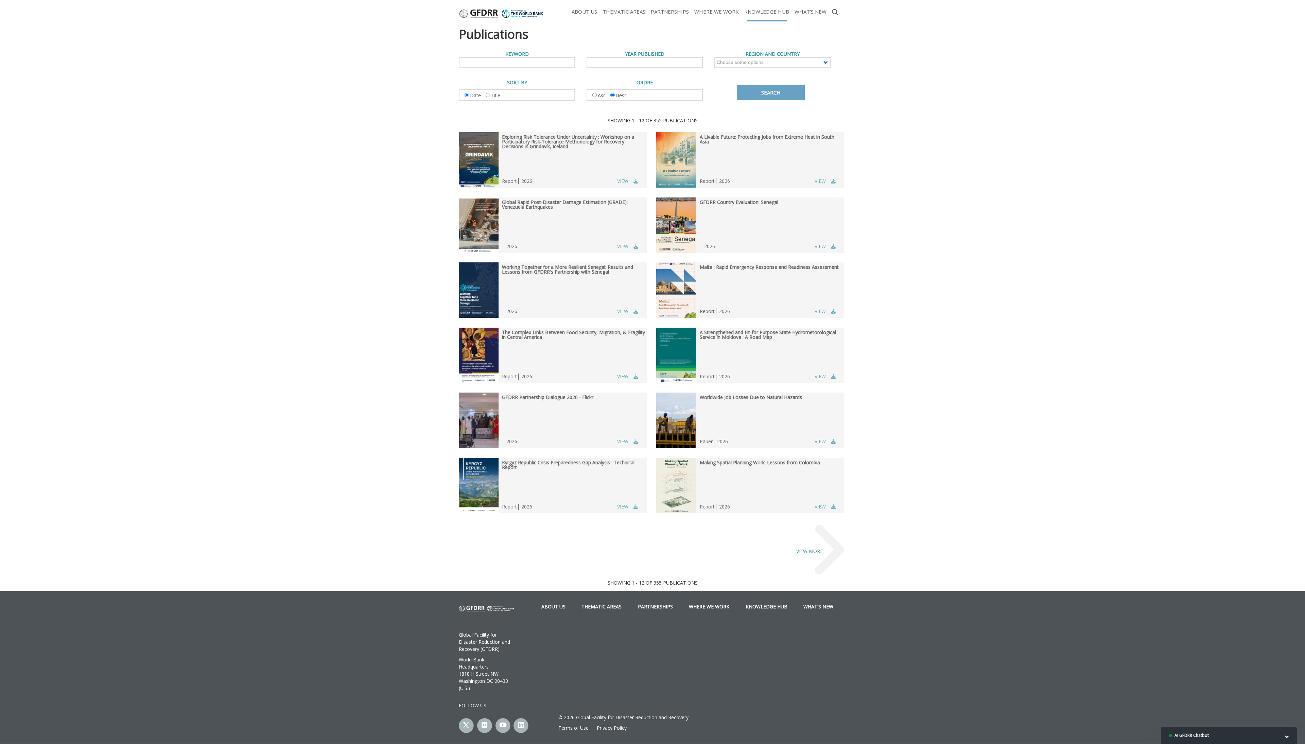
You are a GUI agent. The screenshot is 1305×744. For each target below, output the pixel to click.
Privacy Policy (612, 728)
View (622, 181)
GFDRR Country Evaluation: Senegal (739, 202)
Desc (621, 95)
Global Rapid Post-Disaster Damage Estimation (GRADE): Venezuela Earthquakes (565, 204)
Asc (602, 95)
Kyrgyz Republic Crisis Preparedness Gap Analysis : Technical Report (568, 464)
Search (835, 11)
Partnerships (670, 11)
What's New (810, 11)
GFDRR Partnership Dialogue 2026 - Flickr (547, 397)
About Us (584, 11)
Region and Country (773, 54)
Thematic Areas (624, 11)
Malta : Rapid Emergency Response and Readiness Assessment (769, 267)
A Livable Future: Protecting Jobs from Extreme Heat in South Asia (767, 139)
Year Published (644, 54)
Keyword (517, 54)
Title (495, 95)
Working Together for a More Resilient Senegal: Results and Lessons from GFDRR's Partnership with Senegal (567, 269)
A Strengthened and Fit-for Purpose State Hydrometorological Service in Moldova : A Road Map (768, 334)
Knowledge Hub (766, 11)
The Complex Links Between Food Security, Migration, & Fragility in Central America (573, 334)
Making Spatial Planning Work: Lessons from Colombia (760, 462)
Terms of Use (573, 728)
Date (475, 95)
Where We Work (716, 11)
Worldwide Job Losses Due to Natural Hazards (751, 397)
